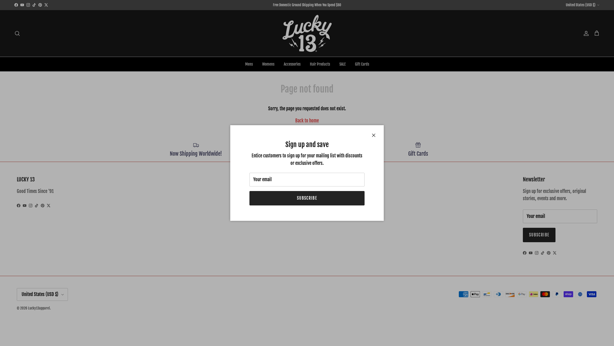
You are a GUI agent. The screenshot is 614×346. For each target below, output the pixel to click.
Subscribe (307, 198)
